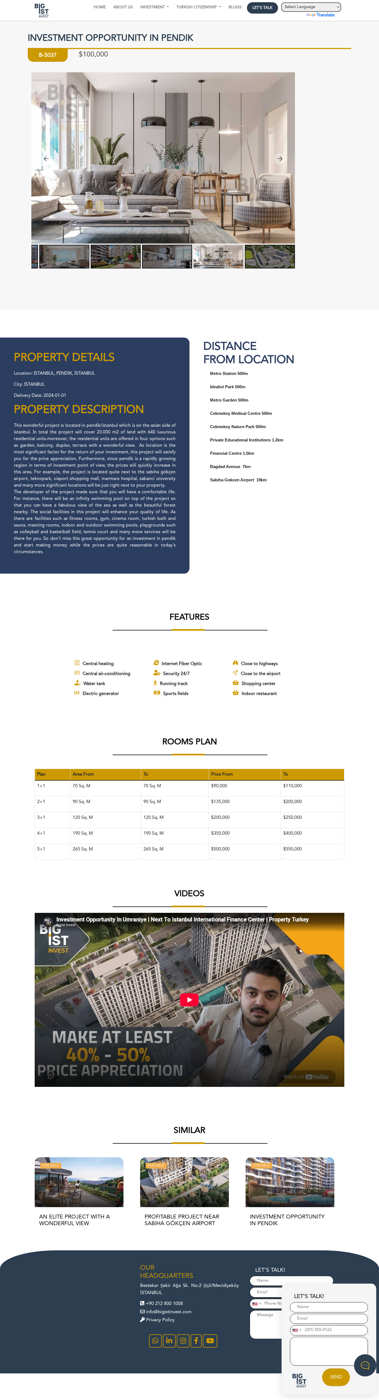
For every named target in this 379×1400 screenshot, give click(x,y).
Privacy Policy (160, 1320)
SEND (336, 1377)
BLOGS (235, 7)
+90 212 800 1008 (163, 1303)
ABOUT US (123, 7)
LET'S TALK (262, 8)
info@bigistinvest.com (168, 1312)
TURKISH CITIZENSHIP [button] (197, 7)
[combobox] (296, 1330)
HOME (100, 7)
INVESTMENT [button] (153, 7)
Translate (326, 15)
